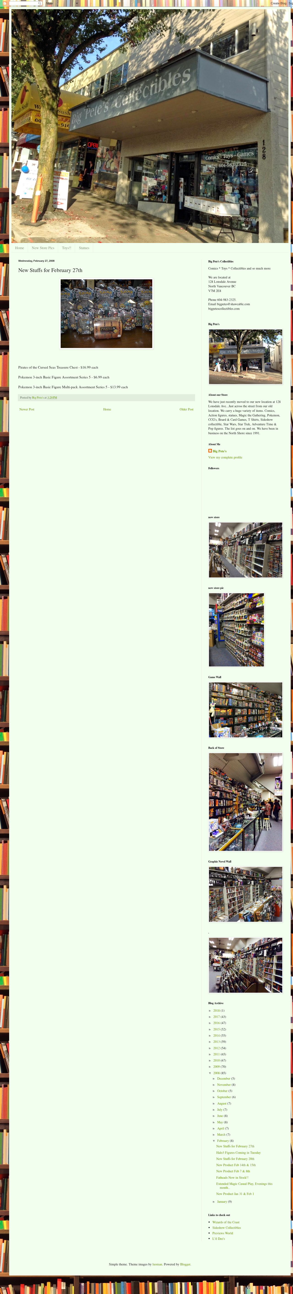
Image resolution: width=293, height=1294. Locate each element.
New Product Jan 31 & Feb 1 (235, 1194)
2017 (217, 1016)
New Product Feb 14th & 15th (236, 1165)
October (222, 1091)
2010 (217, 1060)
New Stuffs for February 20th (235, 1159)
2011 (217, 1054)
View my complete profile (225, 457)
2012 (217, 1048)
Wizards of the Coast (225, 1222)
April (221, 1128)
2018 (217, 1010)
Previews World (222, 1233)
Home (19, 247)
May (220, 1122)
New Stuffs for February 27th (235, 1146)
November (224, 1084)
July (220, 1109)
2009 (217, 1066)
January (222, 1201)
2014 (217, 1035)
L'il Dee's (218, 1238)
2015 (217, 1029)
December (224, 1078)
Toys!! (66, 247)
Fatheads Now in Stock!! (232, 1177)
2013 (217, 1041)
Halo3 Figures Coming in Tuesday (238, 1152)
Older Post (186, 409)
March (221, 1134)
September (224, 1097)
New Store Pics (43, 247)
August (222, 1103)
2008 (217, 1073)
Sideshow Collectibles (226, 1227)
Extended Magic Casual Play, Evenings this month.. (244, 1185)
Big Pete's (219, 451)
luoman (157, 1264)
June (220, 1115)
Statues (84, 247)
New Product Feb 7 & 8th (233, 1171)
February (223, 1140)
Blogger (185, 1264)
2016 (217, 1023)
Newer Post (26, 409)
